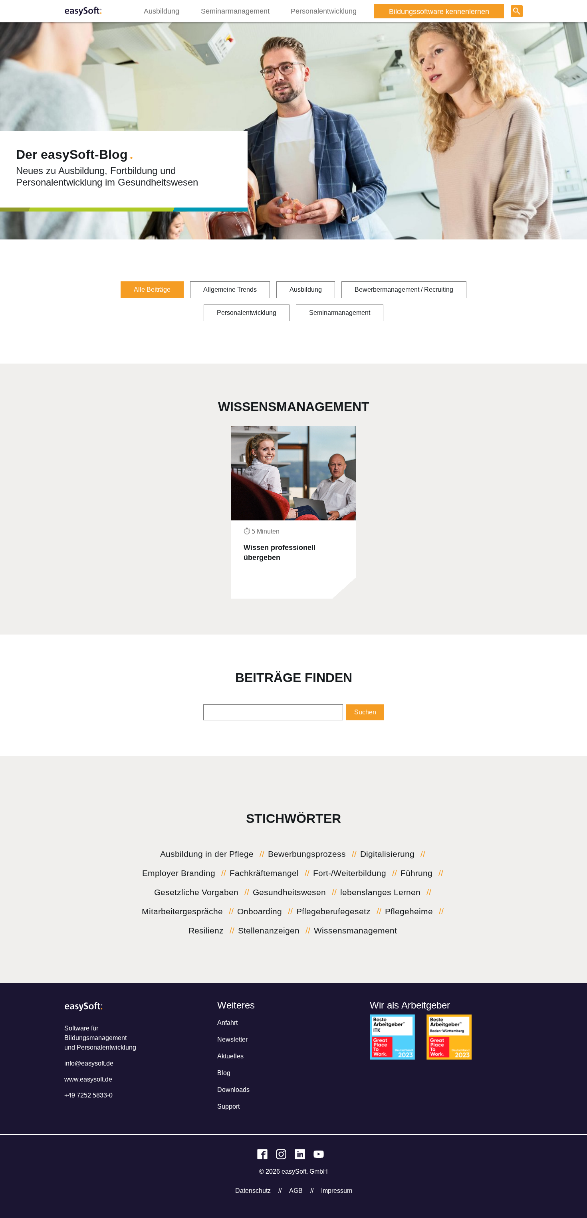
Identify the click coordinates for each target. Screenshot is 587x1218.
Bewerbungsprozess (307, 854)
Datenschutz (253, 1190)
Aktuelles (230, 1056)
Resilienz (206, 930)
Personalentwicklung (324, 11)
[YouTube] (318, 1154)
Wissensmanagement (355, 930)
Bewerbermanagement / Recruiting (404, 289)
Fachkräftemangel (264, 873)
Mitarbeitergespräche (182, 911)
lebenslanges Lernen (380, 892)
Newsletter (232, 1039)
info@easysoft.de (88, 1063)
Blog (223, 1073)
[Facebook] (262, 1154)
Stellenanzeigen (268, 930)
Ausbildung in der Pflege (207, 854)
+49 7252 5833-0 (88, 1095)
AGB (296, 1190)
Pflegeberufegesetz (333, 911)
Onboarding (259, 911)
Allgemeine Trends (230, 289)
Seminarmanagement (235, 11)
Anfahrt (227, 1022)
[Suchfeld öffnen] (517, 11)
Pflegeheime (409, 911)
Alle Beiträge (152, 289)
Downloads (233, 1089)
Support (228, 1106)
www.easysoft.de (88, 1079)
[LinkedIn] (300, 1154)
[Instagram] (281, 1154)
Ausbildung (161, 11)
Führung (416, 873)
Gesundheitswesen (289, 892)
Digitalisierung (387, 854)
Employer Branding (178, 873)
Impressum (336, 1190)
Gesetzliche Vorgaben (196, 892)
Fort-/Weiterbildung (349, 873)
